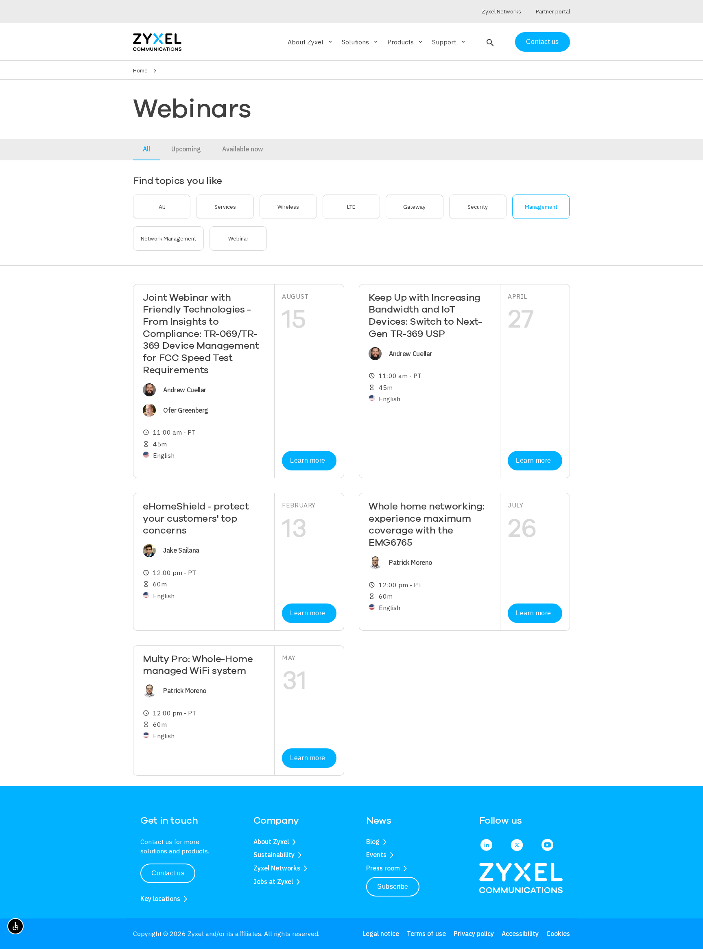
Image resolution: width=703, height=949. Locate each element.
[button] (489, 42)
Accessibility (520, 933)
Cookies (558, 933)
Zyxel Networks (276, 868)
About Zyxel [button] (311, 42)
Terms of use (426, 933)
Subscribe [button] (392, 886)
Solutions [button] (360, 42)
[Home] (157, 41)
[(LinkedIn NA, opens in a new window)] (486, 845)
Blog (373, 841)
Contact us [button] (167, 873)
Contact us (542, 41)
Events (376, 855)
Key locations (160, 898)
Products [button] (405, 42)
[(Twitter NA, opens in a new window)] (517, 845)
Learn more (307, 460)
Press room (383, 868)
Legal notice (380, 933)
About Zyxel (271, 841)
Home (140, 70)
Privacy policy (474, 933)
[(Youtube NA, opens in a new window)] (547, 845)
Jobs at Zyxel (273, 881)
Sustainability (274, 855)
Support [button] (449, 42)
